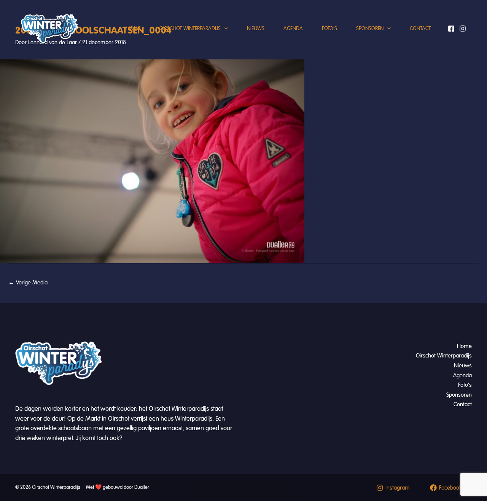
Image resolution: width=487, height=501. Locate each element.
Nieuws (255, 28)
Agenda (293, 28)
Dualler (141, 487)
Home (133, 28)
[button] (224, 29)
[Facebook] (451, 28)
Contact (420, 28)
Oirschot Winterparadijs (190, 28)
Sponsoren (370, 28)
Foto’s (329, 28)
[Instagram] (462, 28)
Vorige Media (28, 282)
